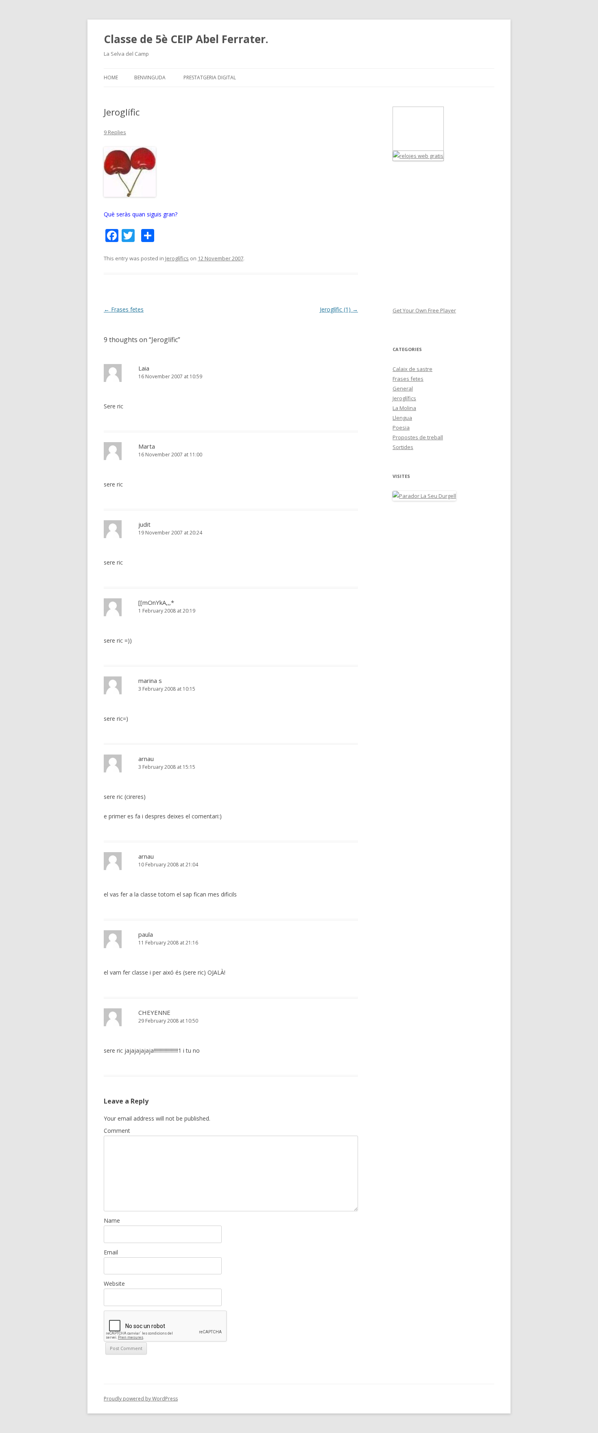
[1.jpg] (130, 194)
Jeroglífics (177, 258)
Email (111, 1252)
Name (112, 1220)
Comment (117, 1130)
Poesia (401, 427)
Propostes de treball (418, 437)
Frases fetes (124, 309)
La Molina (404, 408)
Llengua (402, 417)
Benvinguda (150, 77)
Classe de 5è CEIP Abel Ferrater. (186, 39)
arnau (146, 759)
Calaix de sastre (412, 369)
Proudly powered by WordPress (141, 1398)
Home (111, 77)
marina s (150, 680)
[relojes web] (413, 145)
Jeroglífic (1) (339, 309)
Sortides (403, 447)
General (403, 388)
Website (114, 1283)
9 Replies (115, 132)
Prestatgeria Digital (209, 77)
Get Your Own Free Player (424, 310)
